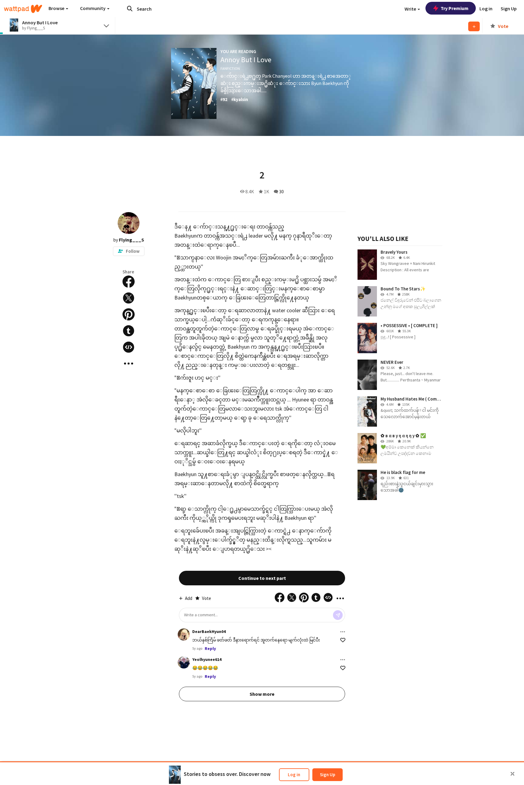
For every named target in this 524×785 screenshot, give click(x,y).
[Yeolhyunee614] (184, 662)
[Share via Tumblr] (129, 331)
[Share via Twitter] (129, 298)
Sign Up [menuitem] (509, 8)
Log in (294, 774)
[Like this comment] (342, 640)
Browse (57, 8)
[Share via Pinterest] (129, 314)
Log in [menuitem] (485, 8)
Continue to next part (262, 578)
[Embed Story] (129, 347)
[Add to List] (474, 26)
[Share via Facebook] (129, 282)
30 (281, 191)
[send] (338, 615)
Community (93, 8)
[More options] (343, 631)
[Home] (23, 9)
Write (411, 9)
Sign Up (327, 774)
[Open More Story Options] (129, 363)
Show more (262, 694)
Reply (210, 648)
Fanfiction (230, 68)
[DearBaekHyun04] (184, 634)
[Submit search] (130, 8)
